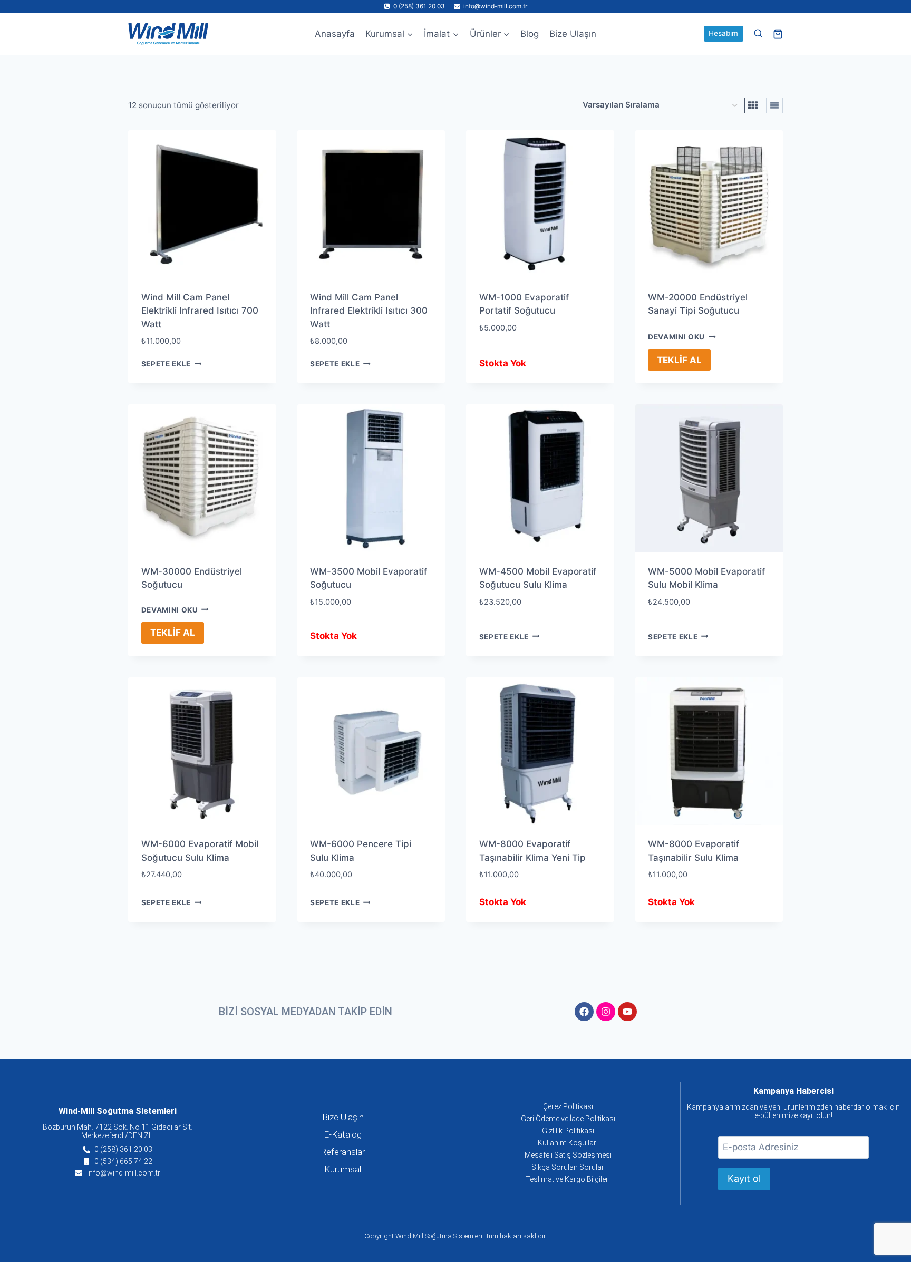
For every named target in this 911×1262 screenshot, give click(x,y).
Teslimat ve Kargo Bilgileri (568, 1179)
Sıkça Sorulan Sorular (567, 1167)
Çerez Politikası (568, 1106)
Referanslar (343, 1152)
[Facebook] (584, 1011)
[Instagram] (605, 1011)
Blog (529, 33)
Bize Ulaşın (572, 33)
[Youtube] (627, 1011)
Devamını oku (676, 337)
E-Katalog (343, 1134)
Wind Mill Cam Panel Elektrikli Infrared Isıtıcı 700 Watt (199, 310)
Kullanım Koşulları (568, 1143)
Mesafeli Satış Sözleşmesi (568, 1155)
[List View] (774, 105)
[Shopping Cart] (778, 34)
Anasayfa (335, 33)
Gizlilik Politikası (568, 1131)
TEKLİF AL (679, 360)
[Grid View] (752, 105)
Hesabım (723, 33)
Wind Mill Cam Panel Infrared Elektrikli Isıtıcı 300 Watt (369, 310)
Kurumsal (342, 1169)
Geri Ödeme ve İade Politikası (568, 1118)
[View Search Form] (758, 33)
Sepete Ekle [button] (166, 364)
